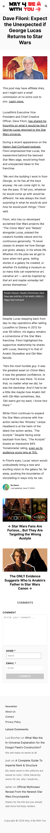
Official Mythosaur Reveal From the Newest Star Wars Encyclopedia (23, 791)
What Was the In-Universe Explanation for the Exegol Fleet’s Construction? (25, 742)
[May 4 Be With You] (25, 6)
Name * (11, 650)
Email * (11, 663)
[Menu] (4, 6)
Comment (9, 612)
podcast (21, 146)
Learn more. (16, 101)
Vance (16, 485)
